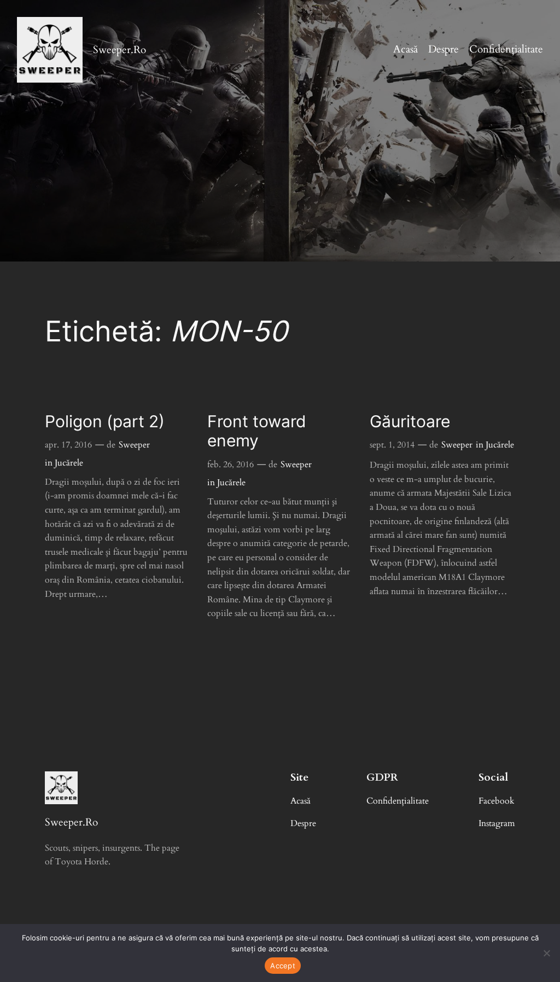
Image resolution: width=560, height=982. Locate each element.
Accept (282, 965)
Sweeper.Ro (119, 50)
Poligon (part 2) (105, 421)
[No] (546, 953)
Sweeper (134, 445)
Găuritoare (410, 421)
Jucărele (69, 463)
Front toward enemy (256, 431)
